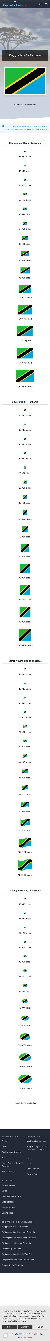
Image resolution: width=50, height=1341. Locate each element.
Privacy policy (33, 1169)
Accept (25, 1327)
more (40, 1327)
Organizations (8, 1202)
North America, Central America (12, 1164)
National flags (10, 1136)
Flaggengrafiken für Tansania (15, 1226)
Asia (4, 1146)
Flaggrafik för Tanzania (12, 1265)
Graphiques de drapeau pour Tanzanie (19, 1237)
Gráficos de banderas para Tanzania (18, 1232)
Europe (5, 1157)
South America (8, 1171)
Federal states (8, 1185)
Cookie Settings (34, 1174)
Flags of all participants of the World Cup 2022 (37, 1148)
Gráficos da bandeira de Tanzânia (17, 1254)
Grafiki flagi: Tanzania (11, 1248)
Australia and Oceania (11, 1152)
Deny (9, 1327)
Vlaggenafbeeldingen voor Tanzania (18, 1260)
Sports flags (7, 1213)
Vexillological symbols (36, 1141)
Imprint (30, 1163)
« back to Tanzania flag (25, 104)
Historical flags (8, 1207)
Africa (4, 1141)
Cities (4, 1191)
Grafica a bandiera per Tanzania (16, 1243)
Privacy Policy (28, 1337)
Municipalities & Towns (12, 1196)
